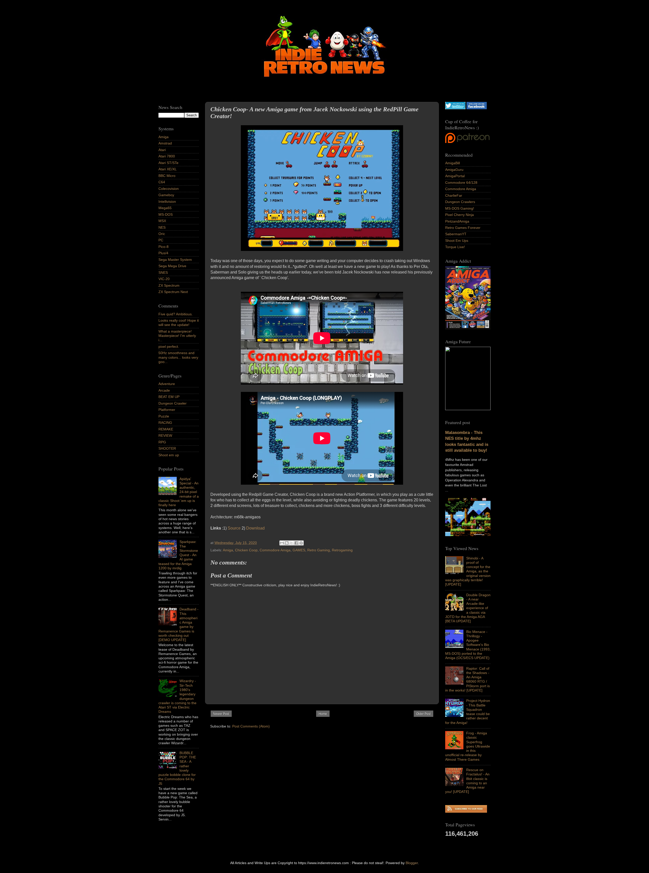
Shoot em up (168, 455)
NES (162, 227)
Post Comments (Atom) (251, 726)
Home (323, 714)
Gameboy (166, 195)
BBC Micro (166, 176)
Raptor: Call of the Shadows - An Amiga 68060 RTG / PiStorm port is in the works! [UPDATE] (467, 679)
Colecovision (168, 189)
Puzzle (163, 416)
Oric (161, 234)
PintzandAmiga (457, 221)
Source (234, 528)
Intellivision (167, 201)
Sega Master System (175, 260)
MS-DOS (165, 214)
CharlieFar (453, 195)
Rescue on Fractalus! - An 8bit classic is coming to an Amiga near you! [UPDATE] (467, 781)
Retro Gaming (318, 550)
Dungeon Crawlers (460, 202)
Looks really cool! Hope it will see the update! (178, 322)
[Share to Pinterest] (301, 542)
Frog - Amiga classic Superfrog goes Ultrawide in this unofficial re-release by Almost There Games (467, 746)
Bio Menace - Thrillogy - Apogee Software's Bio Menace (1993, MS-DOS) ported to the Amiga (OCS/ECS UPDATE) (468, 645)
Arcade (164, 390)
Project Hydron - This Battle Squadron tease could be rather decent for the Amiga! (467, 711)
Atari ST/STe (168, 163)
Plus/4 (163, 253)
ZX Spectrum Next (173, 292)
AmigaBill (452, 163)
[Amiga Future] (468, 328)
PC (160, 240)
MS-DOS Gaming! (459, 208)
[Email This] (281, 542)
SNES (163, 272)
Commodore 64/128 (461, 182)
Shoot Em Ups (456, 241)
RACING (165, 423)
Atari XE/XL (167, 169)
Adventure (166, 384)
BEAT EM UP (168, 397)
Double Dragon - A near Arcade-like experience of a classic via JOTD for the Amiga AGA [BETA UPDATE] (468, 608)
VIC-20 (164, 279)
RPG (162, 442)
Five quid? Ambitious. (175, 314)
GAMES (299, 550)
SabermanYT (455, 234)
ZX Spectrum (168, 285)
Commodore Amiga (275, 550)
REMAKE (165, 429)
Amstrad (165, 143)
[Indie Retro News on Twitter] (455, 108)
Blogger (412, 863)
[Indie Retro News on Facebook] (476, 108)
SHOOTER (167, 448)
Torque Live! (455, 247)
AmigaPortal (455, 176)
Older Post (423, 714)
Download (255, 528)
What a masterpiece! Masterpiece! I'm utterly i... (177, 335)
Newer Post (221, 714)
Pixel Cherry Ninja (459, 215)
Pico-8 (163, 247)
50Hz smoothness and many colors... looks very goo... (178, 357)
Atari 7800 (166, 156)
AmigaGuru (454, 170)
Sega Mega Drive (172, 266)
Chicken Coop (246, 550)
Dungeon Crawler (172, 403)
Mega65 (165, 208)
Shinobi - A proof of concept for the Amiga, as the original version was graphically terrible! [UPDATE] (468, 571)
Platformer (166, 410)
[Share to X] (291, 542)
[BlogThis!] (286, 542)
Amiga (228, 550)
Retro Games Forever (462, 228)
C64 (161, 182)
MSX (162, 221)
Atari (162, 150)
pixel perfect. (168, 346)
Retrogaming (342, 550)
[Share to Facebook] (296, 542)
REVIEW (165, 435)
